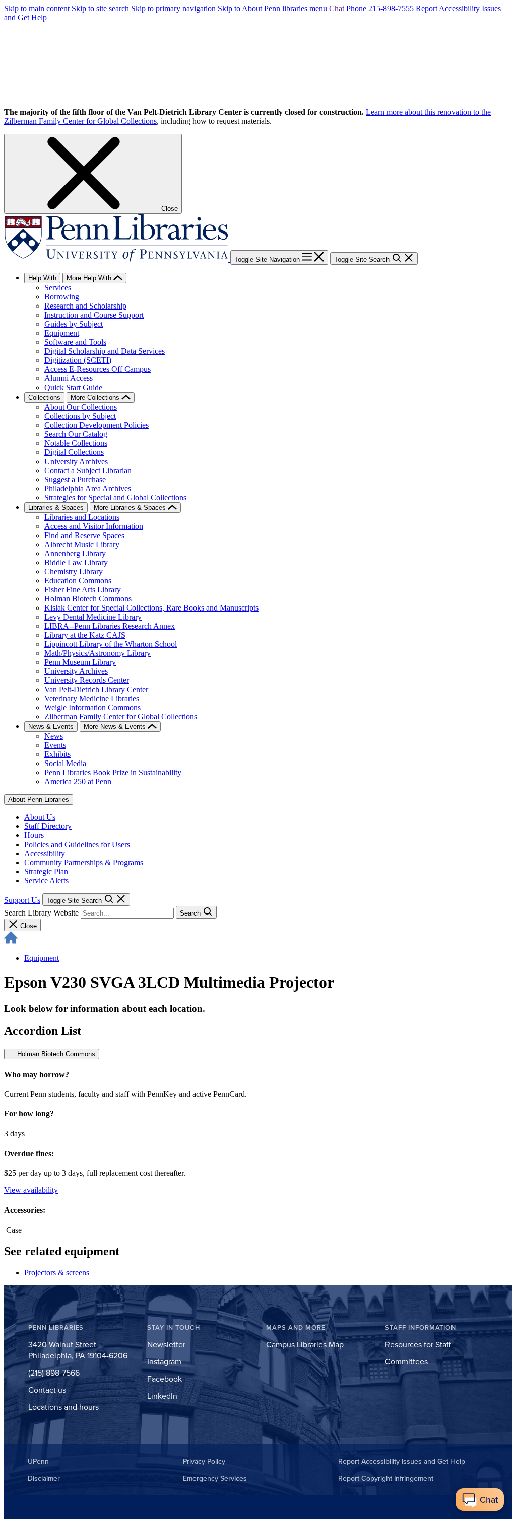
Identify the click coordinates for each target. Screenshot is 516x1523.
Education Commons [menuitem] (77, 580)
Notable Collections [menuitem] (75, 443)
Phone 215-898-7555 (380, 8)
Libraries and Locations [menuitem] (81, 517)
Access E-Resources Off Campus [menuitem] (97, 369)
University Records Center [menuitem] (86, 680)
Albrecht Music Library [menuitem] (81, 544)
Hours (34, 835)
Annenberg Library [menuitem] (75, 553)
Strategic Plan (46, 871)
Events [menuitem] (55, 745)
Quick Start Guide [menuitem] (73, 387)
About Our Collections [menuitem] (80, 407)
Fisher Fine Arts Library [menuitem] (82, 589)
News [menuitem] (53, 736)
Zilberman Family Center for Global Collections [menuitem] (120, 716)
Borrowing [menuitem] (61, 296)
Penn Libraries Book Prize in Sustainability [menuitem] (112, 772)
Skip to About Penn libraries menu (272, 8)
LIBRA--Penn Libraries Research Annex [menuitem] (109, 626)
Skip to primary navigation (173, 8)
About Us (39, 817)
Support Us (22, 900)
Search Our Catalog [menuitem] (75, 434)
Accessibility (44, 853)
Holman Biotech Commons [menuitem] (88, 598)
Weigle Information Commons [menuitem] (92, 707)
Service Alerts (46, 880)
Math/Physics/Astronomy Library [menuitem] (97, 653)
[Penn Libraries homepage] (117, 259)
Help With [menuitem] (42, 278)
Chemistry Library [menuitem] (73, 571)
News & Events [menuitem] (51, 726)
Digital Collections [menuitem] (74, 452)
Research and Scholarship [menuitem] (85, 305)
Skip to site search (100, 8)
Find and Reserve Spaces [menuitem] (84, 535)
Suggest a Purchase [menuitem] (75, 479)
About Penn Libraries (38, 799)
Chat (336, 8)
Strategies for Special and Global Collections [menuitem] (115, 497)
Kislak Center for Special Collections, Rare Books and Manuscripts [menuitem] (151, 607)
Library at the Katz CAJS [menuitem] (84, 635)
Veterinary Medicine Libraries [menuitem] (91, 698)
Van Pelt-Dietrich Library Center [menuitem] (96, 689)
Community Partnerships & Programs (83, 862)
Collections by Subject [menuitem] (80, 416)
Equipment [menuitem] (61, 333)
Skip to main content (37, 8)
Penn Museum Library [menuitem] (80, 662)
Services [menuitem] (57, 287)
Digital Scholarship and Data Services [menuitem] (104, 351)
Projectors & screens (56, 1272)
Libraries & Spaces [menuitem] (56, 507)
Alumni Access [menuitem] (68, 378)
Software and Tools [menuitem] (75, 342)
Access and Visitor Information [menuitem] (93, 526)
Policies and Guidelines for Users (77, 844)
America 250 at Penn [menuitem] (77, 781)
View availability (31, 1190)
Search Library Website (41, 912)
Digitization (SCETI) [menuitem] (77, 360)
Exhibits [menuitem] (57, 754)
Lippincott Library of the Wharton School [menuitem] (110, 644)
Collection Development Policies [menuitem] (96, 425)
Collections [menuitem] (44, 397)
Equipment (41, 958)
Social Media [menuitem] (65, 763)
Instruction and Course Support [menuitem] (94, 315)
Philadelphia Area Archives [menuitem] (87, 488)
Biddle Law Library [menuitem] (76, 562)
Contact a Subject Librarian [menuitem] (88, 470)
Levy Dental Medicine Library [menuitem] (93, 617)
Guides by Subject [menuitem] (73, 324)
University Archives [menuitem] (76, 461)
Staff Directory (48, 826)
